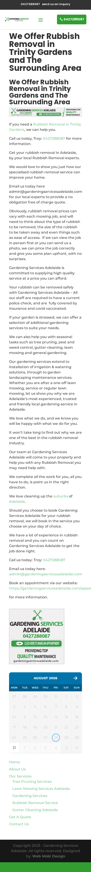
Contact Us (19, 824)
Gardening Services (29, 796)
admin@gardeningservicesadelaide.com (45, 574)
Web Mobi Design (48, 856)
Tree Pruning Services (32, 781)
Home (14, 762)
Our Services (20, 776)
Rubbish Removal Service (35, 803)
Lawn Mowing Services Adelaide (41, 789)
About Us (17, 769)
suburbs (60, 496)
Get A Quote (20, 817)
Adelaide (17, 501)
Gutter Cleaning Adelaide (35, 810)
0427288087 (74, 19)
